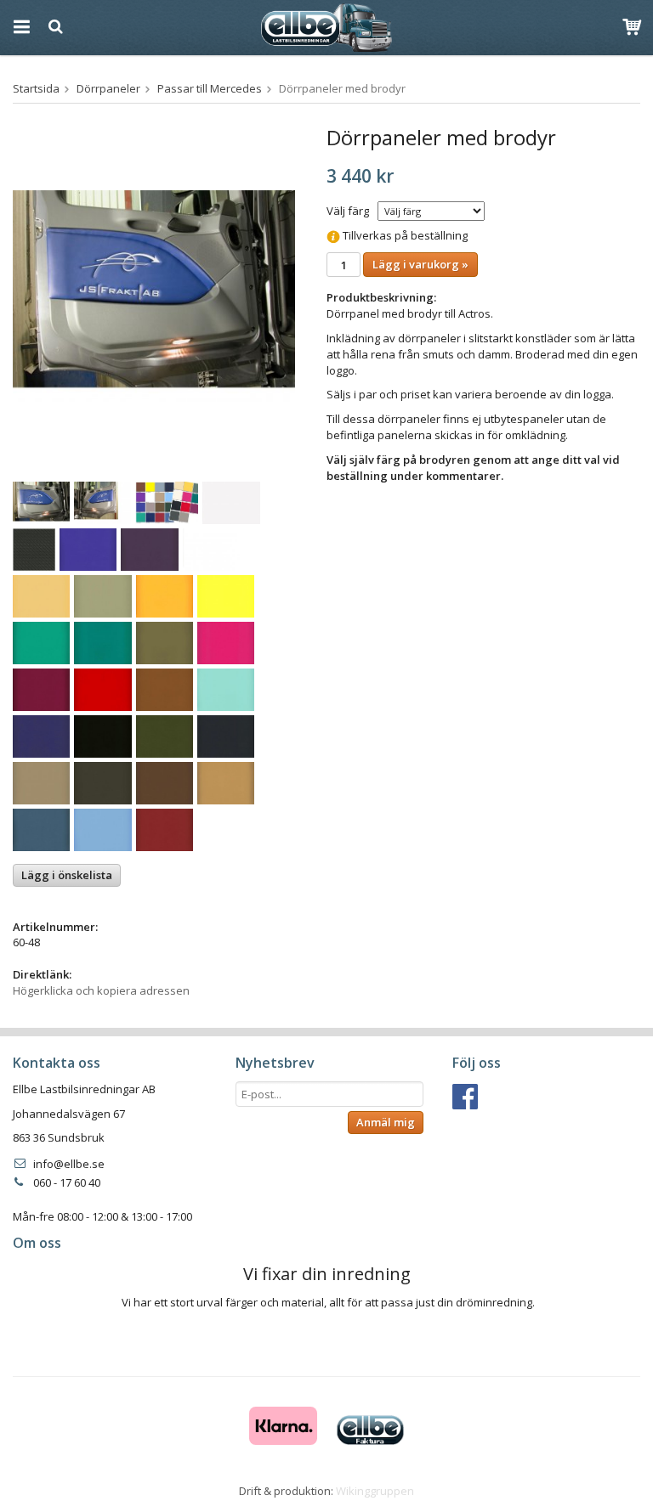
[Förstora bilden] (154, 294)
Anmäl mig (385, 1122)
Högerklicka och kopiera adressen (101, 990)
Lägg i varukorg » (420, 264)
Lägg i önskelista (66, 875)
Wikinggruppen (375, 1490)
